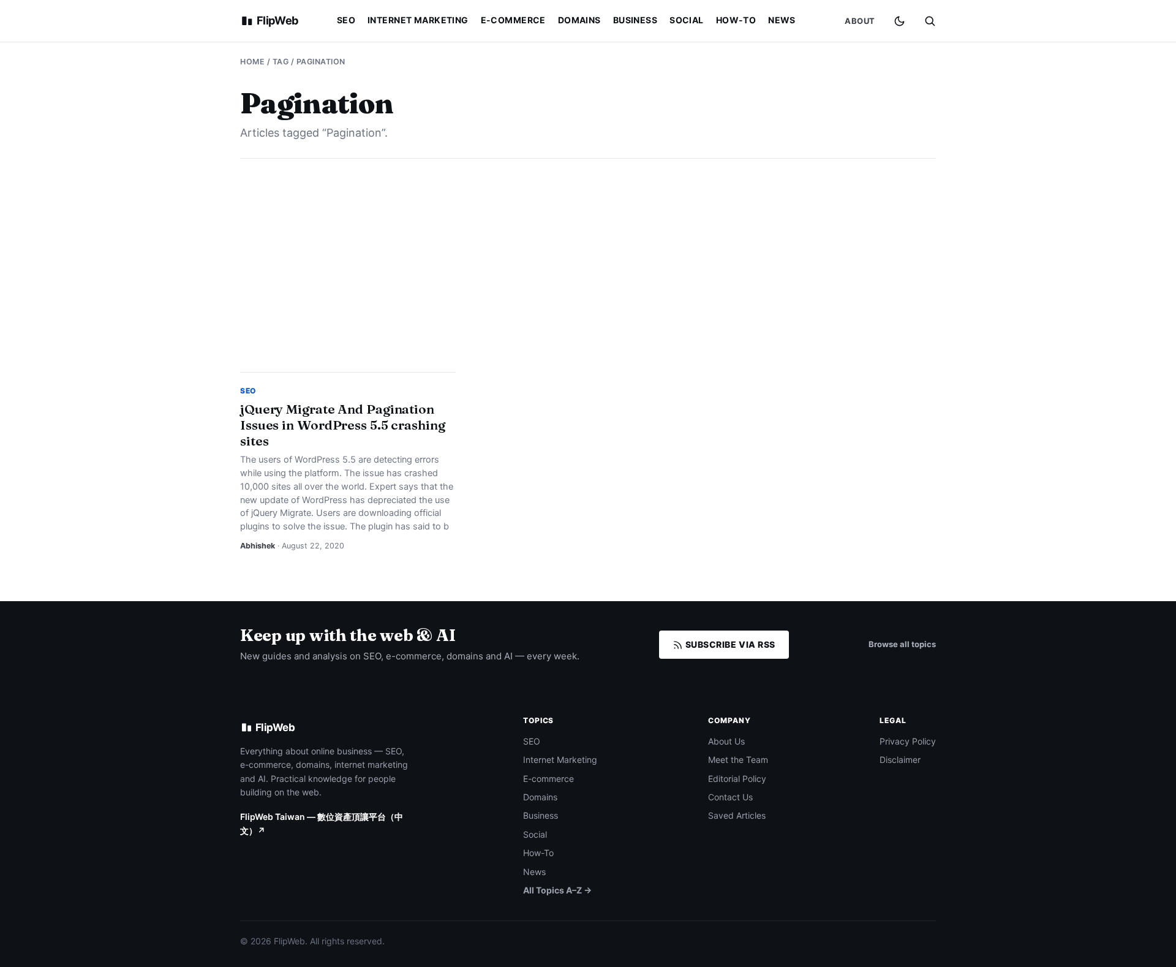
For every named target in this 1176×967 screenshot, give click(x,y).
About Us (726, 741)
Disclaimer (900, 759)
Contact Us (730, 797)
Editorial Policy (737, 778)
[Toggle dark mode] (899, 21)
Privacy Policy (908, 741)
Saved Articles (737, 815)
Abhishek (257, 545)
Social (686, 20)
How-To (736, 20)
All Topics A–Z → (557, 890)
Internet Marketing (418, 20)
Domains (579, 20)
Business (635, 20)
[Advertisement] (588, 265)
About (860, 21)
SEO (346, 20)
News (782, 20)
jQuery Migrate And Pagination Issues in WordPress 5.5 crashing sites (342, 425)
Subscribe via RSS (729, 644)
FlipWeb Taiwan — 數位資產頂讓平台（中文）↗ (321, 823)
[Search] (930, 21)
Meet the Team (738, 759)
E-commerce (513, 20)
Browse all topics (902, 644)
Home (252, 61)
